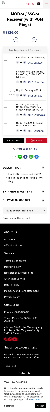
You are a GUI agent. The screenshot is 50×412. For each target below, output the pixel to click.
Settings (9, 405)
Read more (34, 399)
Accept (40, 405)
